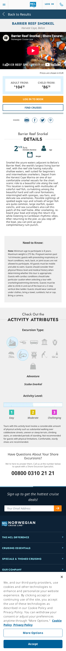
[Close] (62, 577)
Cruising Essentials (16, 548)
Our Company (12, 569)
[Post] (26, 120)
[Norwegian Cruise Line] (33, 4)
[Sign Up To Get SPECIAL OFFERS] (58, 508)
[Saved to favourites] (61, 64)
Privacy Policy (23, 625)
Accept (33, 644)
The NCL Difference (15, 537)
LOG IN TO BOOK (33, 99)
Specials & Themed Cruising (21, 559)
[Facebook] (34, 120)
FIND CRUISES (33, 107)
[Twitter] (42, 120)
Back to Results (19, 14)
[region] (33, 611)
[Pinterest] (50, 120)
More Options (33, 633)
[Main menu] (4, 5)
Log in (49, 4)
